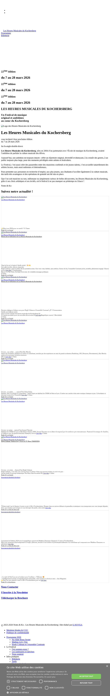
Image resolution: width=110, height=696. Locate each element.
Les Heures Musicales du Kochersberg (13, 199)
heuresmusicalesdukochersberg (10, 477)
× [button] (107, 666)
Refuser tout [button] (86, 683)
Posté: (7, 230)
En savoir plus (50, 677)
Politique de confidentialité (17, 632)
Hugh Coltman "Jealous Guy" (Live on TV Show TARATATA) (20, 441)
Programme (6, 33)
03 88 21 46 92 (12, 3)
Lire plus (8, 270)
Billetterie (5, 35)
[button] (38, 692)
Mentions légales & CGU (17, 630)
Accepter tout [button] (86, 676)
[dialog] (55, 679)
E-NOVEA (77, 625)
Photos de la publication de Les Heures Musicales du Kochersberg (21, 236)
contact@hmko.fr (13, 6)
